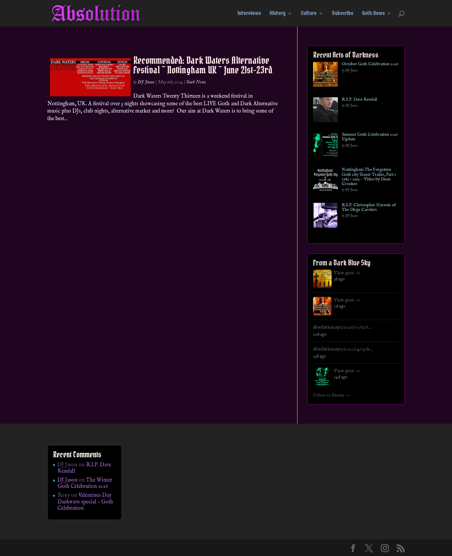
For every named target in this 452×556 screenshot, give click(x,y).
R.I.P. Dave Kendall (359, 99)
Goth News (373, 13)
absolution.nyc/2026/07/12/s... (342, 327)
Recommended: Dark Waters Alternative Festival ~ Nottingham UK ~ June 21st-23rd (202, 65)
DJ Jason (146, 82)
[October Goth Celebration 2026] (325, 75)
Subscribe (342, 13)
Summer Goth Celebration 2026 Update (369, 137)
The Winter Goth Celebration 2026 (85, 483)
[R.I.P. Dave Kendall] (325, 111)
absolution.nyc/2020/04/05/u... (342, 349)
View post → (347, 273)
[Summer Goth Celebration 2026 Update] (325, 146)
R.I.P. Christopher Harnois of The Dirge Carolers (369, 207)
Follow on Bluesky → (331, 395)
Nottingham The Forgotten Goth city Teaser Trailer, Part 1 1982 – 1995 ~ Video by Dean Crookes (369, 176)
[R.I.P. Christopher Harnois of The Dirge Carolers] (325, 216)
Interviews (249, 13)
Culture (309, 13)
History (278, 13)
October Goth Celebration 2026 (370, 64)
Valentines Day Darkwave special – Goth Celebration (85, 501)
